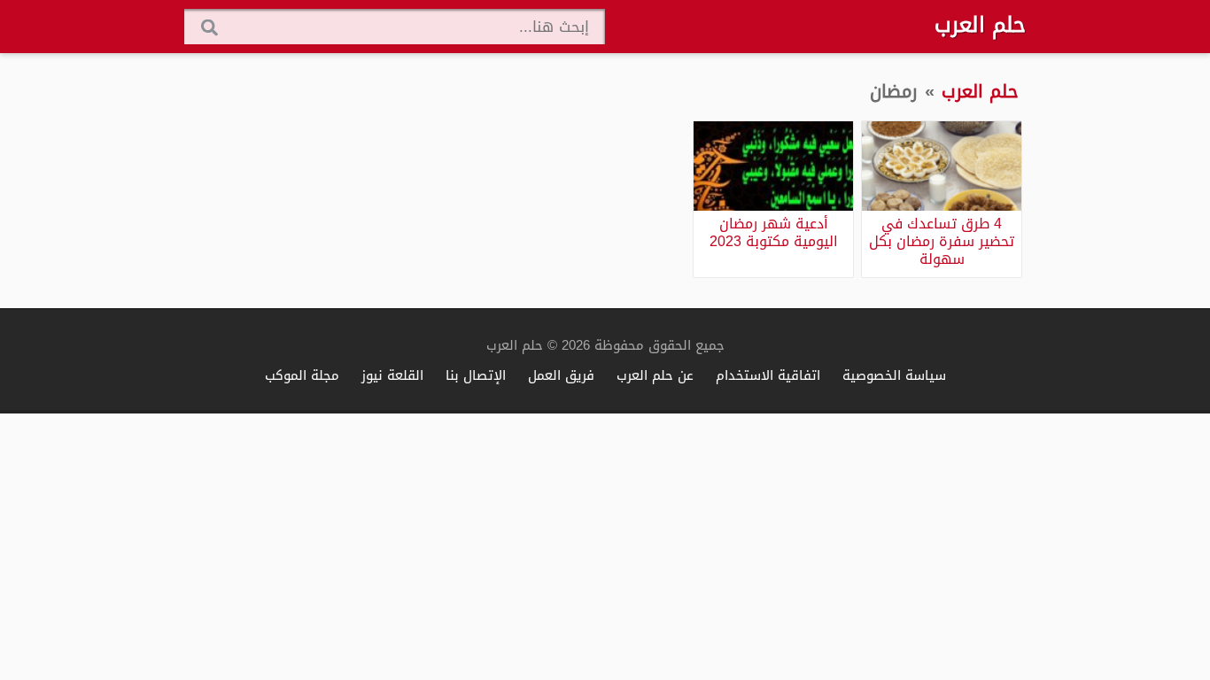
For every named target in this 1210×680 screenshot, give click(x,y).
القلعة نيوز (392, 375)
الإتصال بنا (476, 375)
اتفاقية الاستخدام (768, 375)
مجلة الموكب (302, 375)
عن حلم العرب (655, 375)
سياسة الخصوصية (894, 375)
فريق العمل (561, 375)
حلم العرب (980, 24)
